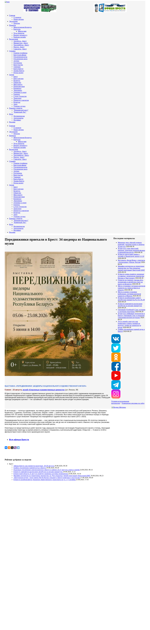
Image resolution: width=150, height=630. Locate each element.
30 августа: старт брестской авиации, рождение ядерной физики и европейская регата (131, 250)
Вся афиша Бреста (19, 439)
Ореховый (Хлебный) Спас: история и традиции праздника (131, 311)
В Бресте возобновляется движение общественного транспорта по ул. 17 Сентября (45, 480)
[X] (12, 447)
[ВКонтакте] (6, 447)
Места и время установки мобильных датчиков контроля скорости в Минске (129, 294)
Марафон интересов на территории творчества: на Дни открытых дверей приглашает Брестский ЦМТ (131, 268)
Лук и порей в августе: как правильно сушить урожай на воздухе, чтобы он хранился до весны (129, 324)
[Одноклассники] (9, 447)
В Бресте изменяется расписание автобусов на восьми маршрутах (130, 305)
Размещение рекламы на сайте (133, 403)
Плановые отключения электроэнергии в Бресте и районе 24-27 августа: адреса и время (47, 470)
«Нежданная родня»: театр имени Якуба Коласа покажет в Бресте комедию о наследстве (47, 478)
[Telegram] (18, 447)
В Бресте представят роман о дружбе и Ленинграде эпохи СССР (131, 255)
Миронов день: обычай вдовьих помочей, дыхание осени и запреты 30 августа (131, 244)
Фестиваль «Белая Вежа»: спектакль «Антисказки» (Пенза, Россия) (131, 261)
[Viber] (15, 447)
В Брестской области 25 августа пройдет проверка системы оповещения (41, 474)
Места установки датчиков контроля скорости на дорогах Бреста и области (131, 288)
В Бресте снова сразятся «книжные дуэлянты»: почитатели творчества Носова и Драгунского (131, 276)
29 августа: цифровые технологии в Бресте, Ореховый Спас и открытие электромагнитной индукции (131, 315)
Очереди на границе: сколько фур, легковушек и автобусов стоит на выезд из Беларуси (130, 282)
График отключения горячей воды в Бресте (30, 468)
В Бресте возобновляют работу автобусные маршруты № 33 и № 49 (131, 299)
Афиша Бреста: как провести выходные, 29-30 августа (34, 466)
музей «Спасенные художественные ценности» (44, 390)
